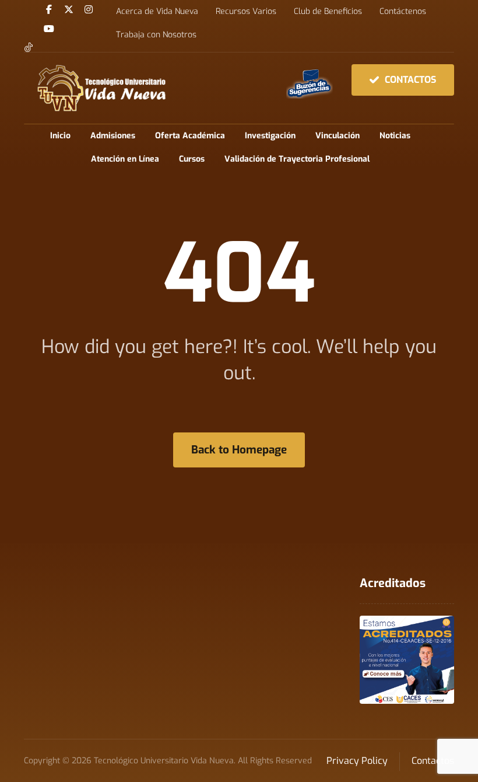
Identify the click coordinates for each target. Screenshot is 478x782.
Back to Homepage (239, 449)
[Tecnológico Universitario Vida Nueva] (101, 88)
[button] (49, 9)
